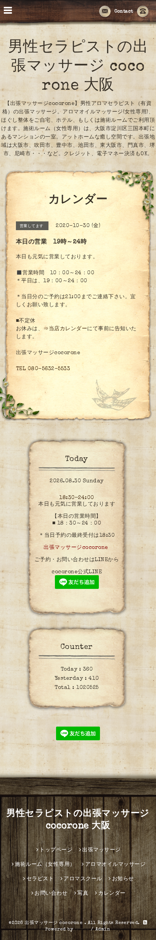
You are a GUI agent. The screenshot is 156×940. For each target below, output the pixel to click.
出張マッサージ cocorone (54, 923)
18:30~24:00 (76, 498)
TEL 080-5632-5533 (43, 369)
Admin (103, 929)
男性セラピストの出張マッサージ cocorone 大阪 (78, 67)
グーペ (82, 929)
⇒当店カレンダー (65, 329)
